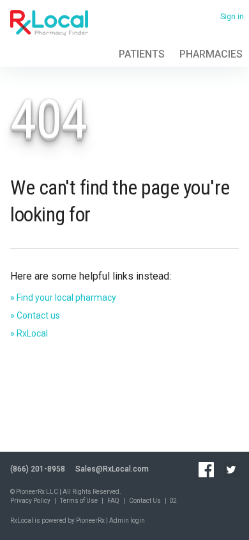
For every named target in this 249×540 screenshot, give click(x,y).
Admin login (127, 520)
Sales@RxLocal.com (112, 469)
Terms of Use (79, 500)
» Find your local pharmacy (63, 297)
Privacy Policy (30, 500)
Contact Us (145, 500)
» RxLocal (29, 333)
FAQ (113, 500)
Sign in (232, 16)
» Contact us (35, 315)
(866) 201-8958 (37, 469)
